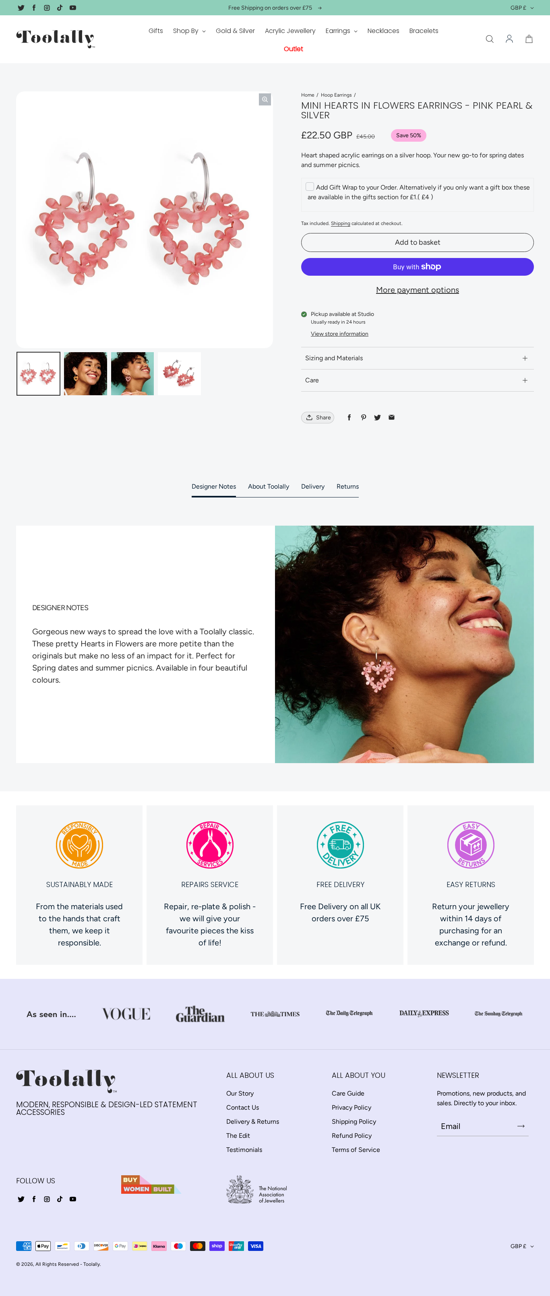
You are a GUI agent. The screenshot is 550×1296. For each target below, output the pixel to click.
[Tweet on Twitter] (377, 418)
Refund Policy (352, 1135)
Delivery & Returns (252, 1121)
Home (307, 95)
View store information (339, 333)
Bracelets (423, 30)
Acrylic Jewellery (290, 30)
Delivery (313, 486)
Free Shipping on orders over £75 (270, 7)
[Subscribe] (521, 1126)
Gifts (156, 30)
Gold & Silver (235, 30)
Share (323, 417)
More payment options (417, 290)
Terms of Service (356, 1150)
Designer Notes (214, 486)
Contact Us (242, 1107)
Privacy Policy (351, 1107)
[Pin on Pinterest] (363, 418)
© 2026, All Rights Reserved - (49, 1264)
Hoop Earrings (336, 95)
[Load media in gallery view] (38, 373)
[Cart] (529, 39)
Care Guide (348, 1093)
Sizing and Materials (334, 358)
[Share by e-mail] (392, 418)
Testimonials (244, 1150)
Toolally (91, 1264)
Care (312, 380)
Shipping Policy (354, 1121)
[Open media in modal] (265, 99)
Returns (348, 486)
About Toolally (268, 486)
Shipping (340, 223)
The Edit (238, 1135)
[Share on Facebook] (349, 418)
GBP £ (518, 7)
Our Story (240, 1093)
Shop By (186, 30)
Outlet (293, 49)
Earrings (339, 30)
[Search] (489, 39)
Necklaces (383, 30)
